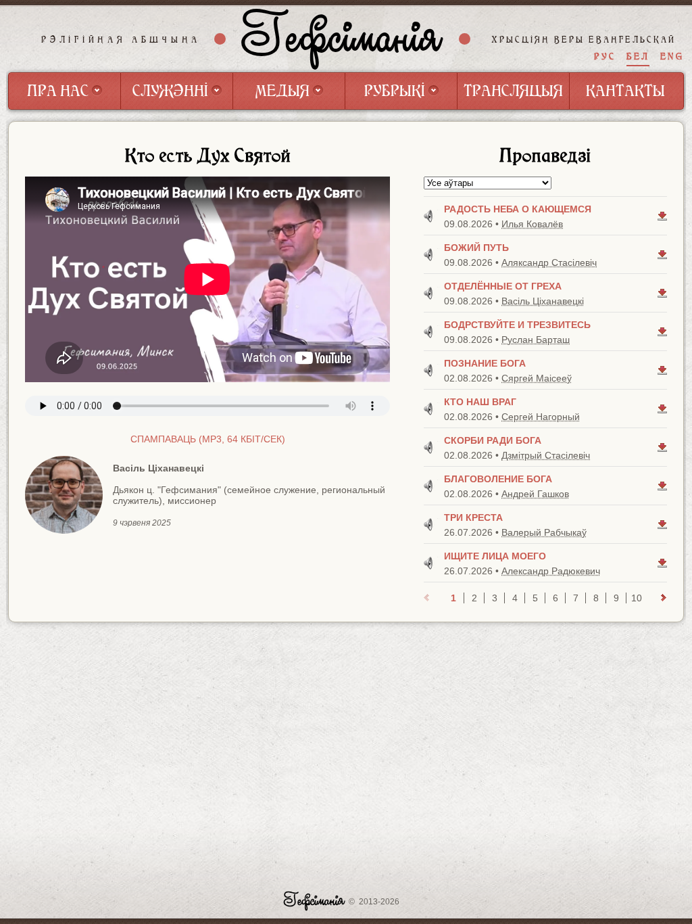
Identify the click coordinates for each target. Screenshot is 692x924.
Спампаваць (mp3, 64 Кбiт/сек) (207, 439)
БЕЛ (637, 56)
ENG (672, 56)
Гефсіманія (342, 38)
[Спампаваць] (662, 216)
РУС (605, 56)
